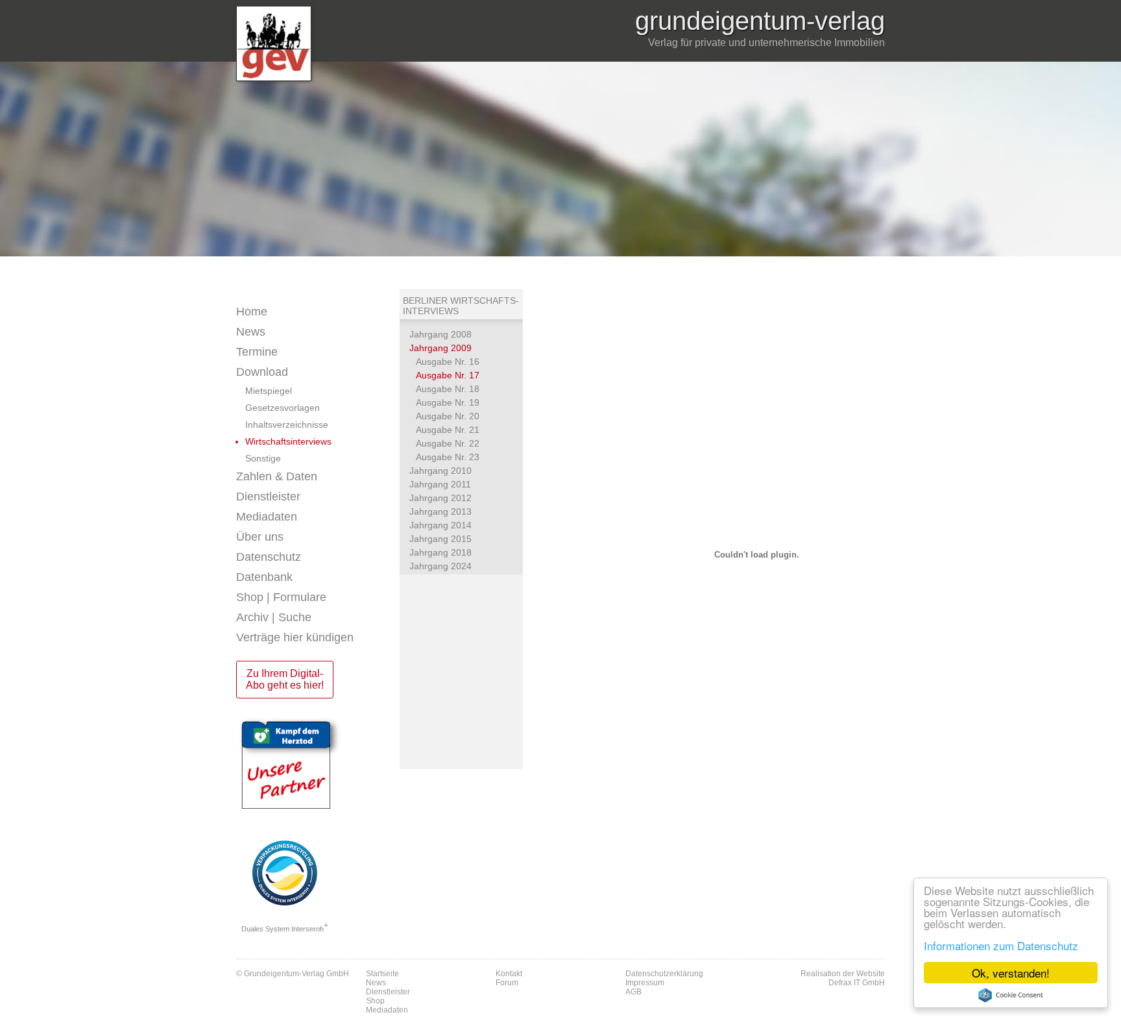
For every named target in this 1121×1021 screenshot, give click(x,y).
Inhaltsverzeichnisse (286, 424)
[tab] (318, 332)
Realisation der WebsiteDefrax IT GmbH (843, 978)
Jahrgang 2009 (440, 348)
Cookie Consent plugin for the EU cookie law (1010, 995)
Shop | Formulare (281, 597)
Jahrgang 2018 (440, 552)
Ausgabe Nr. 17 (447, 375)
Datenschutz (268, 556)
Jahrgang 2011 (440, 484)
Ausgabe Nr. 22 (447, 443)
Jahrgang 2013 (440, 511)
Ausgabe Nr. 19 (447, 402)
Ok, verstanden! (1011, 973)
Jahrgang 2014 (440, 525)
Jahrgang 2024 (440, 566)
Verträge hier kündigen (295, 637)
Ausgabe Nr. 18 (447, 389)
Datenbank (264, 577)
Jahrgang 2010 (440, 470)
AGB (633, 991)
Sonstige (263, 458)
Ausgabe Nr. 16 (447, 361)
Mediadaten (266, 516)
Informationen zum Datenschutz (1001, 945)
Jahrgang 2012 (440, 498)
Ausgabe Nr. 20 (447, 416)
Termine (257, 351)
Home (251, 311)
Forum (507, 982)
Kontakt (509, 973)
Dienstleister (268, 496)
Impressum (644, 982)
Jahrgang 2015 (440, 539)
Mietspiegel (268, 391)
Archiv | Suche (273, 617)
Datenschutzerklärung (664, 973)
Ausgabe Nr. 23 (447, 457)
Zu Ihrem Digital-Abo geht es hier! (285, 679)
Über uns (259, 536)
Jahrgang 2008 (440, 334)
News (250, 331)
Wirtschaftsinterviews (288, 441)
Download (262, 371)
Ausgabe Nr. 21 (447, 429)
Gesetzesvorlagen (282, 407)
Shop (375, 1000)
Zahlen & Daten (276, 476)
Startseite (382, 973)
